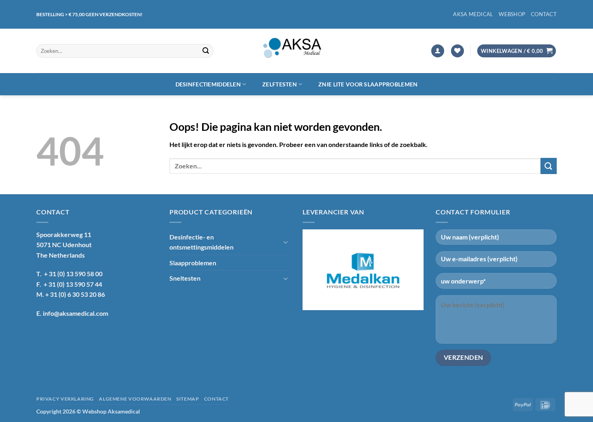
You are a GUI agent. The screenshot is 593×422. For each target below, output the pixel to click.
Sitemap (187, 399)
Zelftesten (279, 84)
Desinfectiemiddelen (208, 84)
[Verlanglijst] (457, 51)
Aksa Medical (473, 14)
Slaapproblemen (192, 263)
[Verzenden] (206, 51)
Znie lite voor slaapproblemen (368, 84)
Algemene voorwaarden (135, 399)
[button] (437, 51)
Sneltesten (184, 278)
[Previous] (312, 270)
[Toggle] (285, 242)
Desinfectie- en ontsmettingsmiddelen (201, 242)
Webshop (512, 14)
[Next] (414, 270)
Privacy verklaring (65, 399)
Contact (544, 14)
